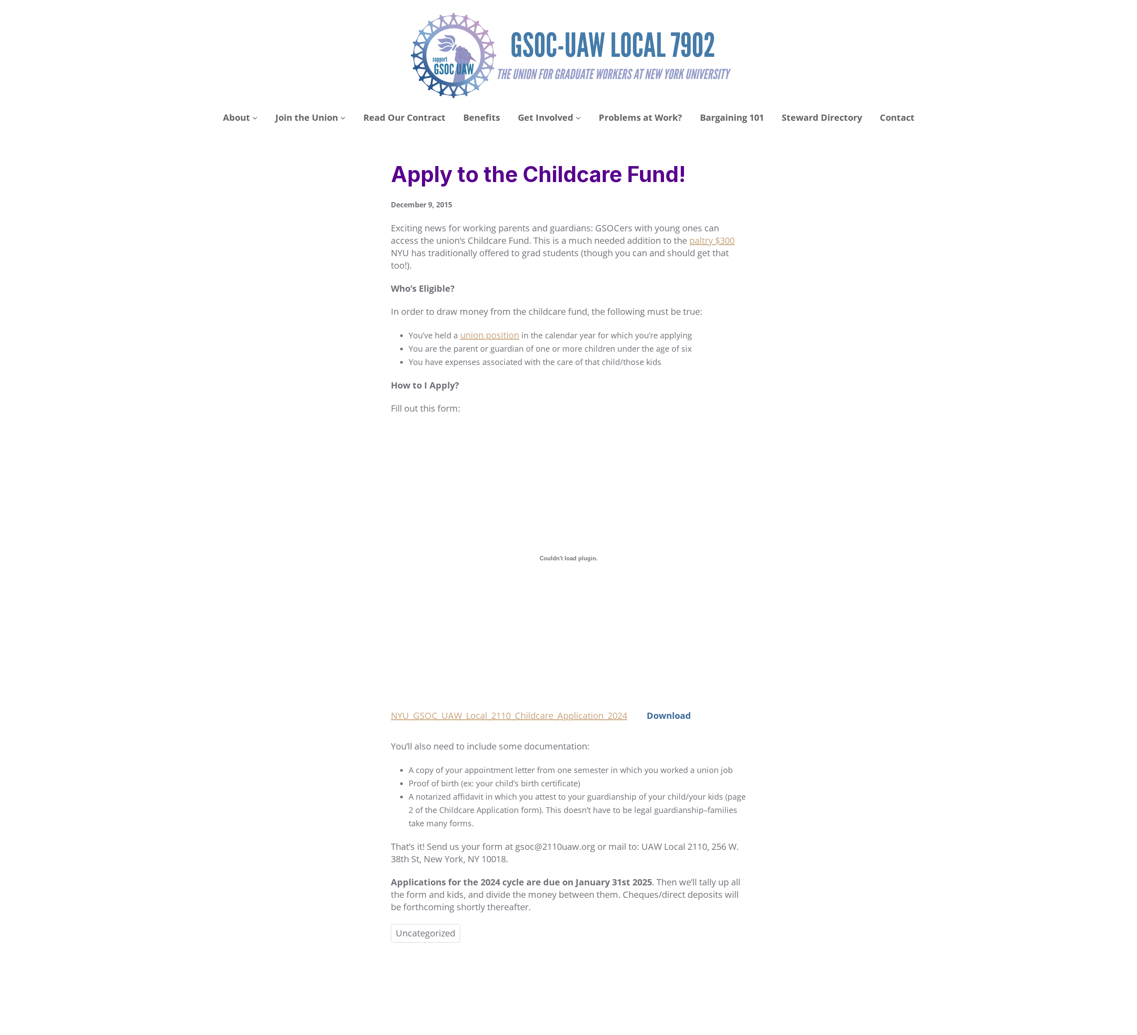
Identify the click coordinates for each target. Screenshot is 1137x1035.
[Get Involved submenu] (578, 117)
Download (669, 716)
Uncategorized (425, 933)
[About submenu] (255, 117)
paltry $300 (712, 240)
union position (489, 335)
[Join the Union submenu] (343, 117)
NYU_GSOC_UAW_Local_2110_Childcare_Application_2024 (509, 716)
